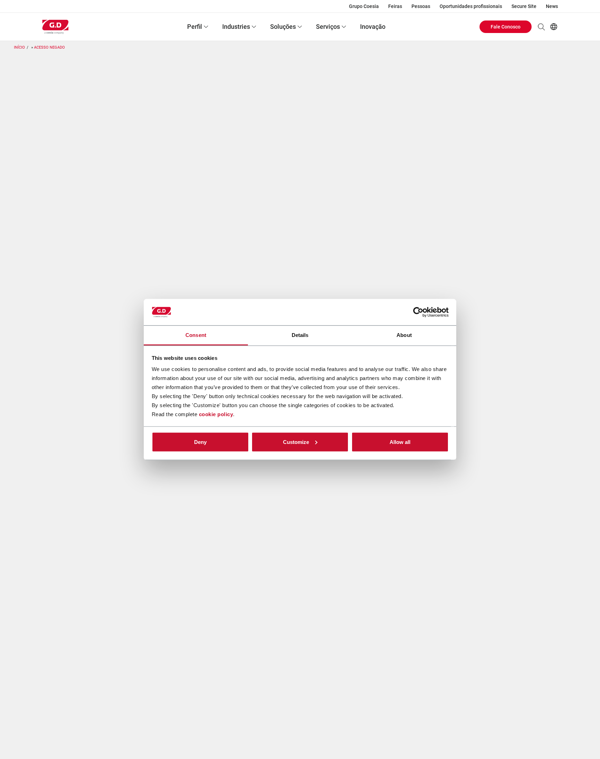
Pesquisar (541, 27)
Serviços (328, 26)
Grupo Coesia (364, 6)
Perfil (194, 26)
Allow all (400, 442)
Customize (296, 442)
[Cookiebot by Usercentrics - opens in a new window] (418, 312)
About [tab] (404, 335)
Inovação (372, 26)
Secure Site (523, 6)
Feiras (395, 6)
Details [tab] (300, 335)
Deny (200, 442)
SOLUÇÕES (283, 26)
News (552, 6)
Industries (236, 26)
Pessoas (420, 6)
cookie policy (216, 414)
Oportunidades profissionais (471, 6)
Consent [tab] (195, 335)
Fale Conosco (505, 27)
